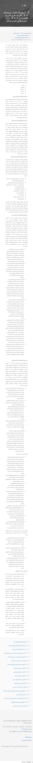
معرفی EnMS (28, 737)
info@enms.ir (25, 729)
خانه (22, 33)
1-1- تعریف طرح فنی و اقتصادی (22, 37)
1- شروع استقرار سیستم (24, 35)
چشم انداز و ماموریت (27, 740)
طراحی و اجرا (16, 33)
